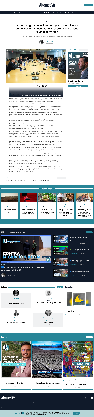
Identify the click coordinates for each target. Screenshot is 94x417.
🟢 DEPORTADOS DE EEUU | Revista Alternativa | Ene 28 (80, 250)
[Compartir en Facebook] (35, 86)
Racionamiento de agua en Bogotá (47, 383)
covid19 (47, 21)
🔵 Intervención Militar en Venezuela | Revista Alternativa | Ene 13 (81, 272)
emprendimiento (24, 180)
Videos (3, 232)
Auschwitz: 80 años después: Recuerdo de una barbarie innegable (48, 303)
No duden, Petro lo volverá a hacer (16, 322)
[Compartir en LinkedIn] (40, 86)
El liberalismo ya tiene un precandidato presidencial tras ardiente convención (28, 211)
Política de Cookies (41, 414)
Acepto (76, 413)
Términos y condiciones (19, 407)
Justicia (35, 10)
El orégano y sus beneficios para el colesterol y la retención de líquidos (47, 211)
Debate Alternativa (66, 12)
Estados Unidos (32, 180)
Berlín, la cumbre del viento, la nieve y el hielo (10, 211)
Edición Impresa (79, 10)
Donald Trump (75, 12)
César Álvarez (16, 298)
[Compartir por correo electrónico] (43, 86)
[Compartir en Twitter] (37, 86)
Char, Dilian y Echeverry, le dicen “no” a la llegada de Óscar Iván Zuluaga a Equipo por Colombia (65, 212)
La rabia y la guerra (48, 322)
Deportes (54, 10)
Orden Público (26, 10)
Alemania (49, 300)
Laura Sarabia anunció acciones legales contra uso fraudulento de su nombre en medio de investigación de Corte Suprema (84, 213)
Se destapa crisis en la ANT (16, 383)
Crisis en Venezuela (23, 12)
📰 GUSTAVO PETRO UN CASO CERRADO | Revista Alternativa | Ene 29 (80, 239)
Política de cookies (45, 407)
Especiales (5, 337)
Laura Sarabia (84, 206)
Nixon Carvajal (48, 298)
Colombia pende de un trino (16, 303)
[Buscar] (92, 10)
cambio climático (9, 180)
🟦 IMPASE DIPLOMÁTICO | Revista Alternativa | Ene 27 (80, 261)
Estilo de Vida (47, 206)
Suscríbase (88, 5)
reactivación (47, 180)
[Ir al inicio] (47, 5)
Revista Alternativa (50, 41)
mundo (4, 264)
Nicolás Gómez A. (16, 318)
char (66, 206)
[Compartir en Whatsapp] (46, 86)
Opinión (70, 10)
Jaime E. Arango (48, 318)
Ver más (89, 232)
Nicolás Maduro (47, 12)
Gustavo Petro (56, 12)
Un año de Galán (75, 81)
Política (11, 10)
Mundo (47, 10)
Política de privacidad (32, 407)
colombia (10, 206)
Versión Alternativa (75, 235)
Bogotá (41, 10)
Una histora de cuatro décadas (78, 384)
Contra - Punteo (74, 246)
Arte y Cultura (62, 10)
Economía (17, 10)
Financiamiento (40, 180)
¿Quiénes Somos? (5, 407)
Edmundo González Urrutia (36, 12)
